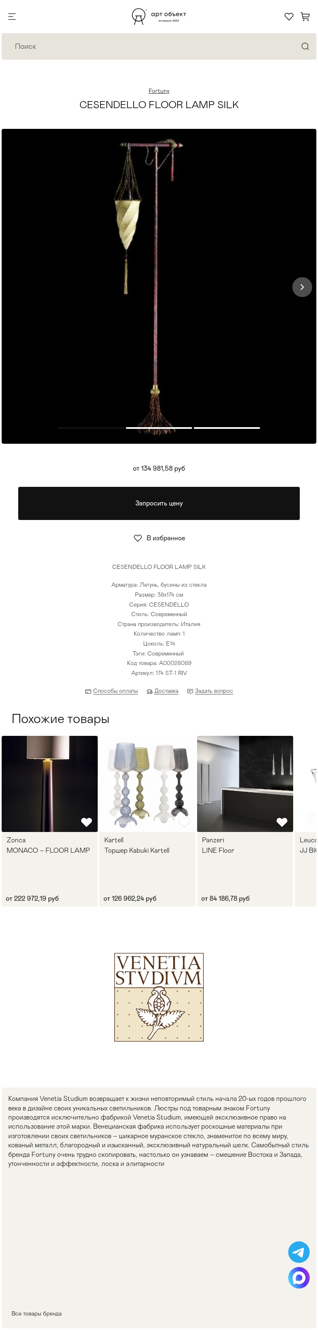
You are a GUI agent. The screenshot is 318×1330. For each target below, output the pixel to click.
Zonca (16, 840)
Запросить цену (159, 503)
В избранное (166, 538)
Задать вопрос (214, 690)
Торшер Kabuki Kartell (136, 850)
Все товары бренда (37, 1313)
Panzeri (213, 840)
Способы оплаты (115, 690)
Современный (165, 653)
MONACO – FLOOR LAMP (48, 850)
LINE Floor (218, 850)
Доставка (166, 690)
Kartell (113, 840)
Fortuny (159, 90)
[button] (302, 287)
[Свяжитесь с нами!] (299, 1252)
